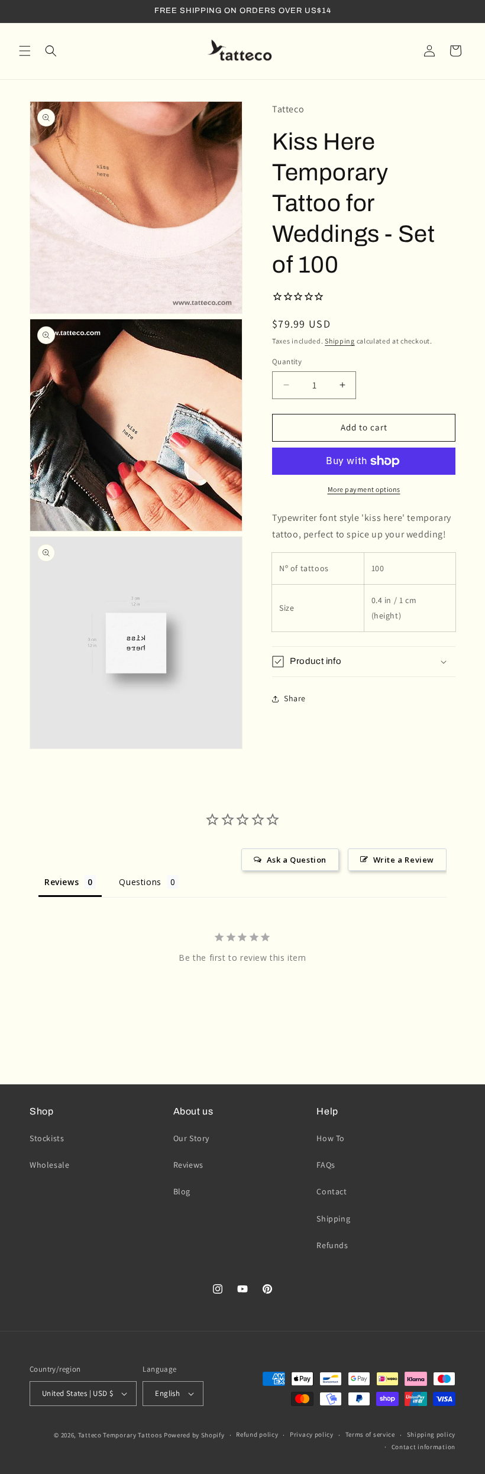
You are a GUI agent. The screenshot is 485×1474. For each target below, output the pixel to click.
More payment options (364, 489)
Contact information (423, 1447)
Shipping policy (431, 1434)
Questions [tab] (140, 881)
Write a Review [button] (403, 859)
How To (330, 1138)
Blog (181, 1191)
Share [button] (295, 698)
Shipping (340, 340)
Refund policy (257, 1434)
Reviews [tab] (61, 881)
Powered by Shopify (194, 1435)
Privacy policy (312, 1434)
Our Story (191, 1138)
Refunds (332, 1245)
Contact (331, 1191)
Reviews (188, 1164)
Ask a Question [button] (296, 859)
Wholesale (49, 1164)
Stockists (47, 1138)
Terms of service (370, 1434)
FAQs (325, 1164)
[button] (25, 51)
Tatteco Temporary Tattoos (120, 1435)
